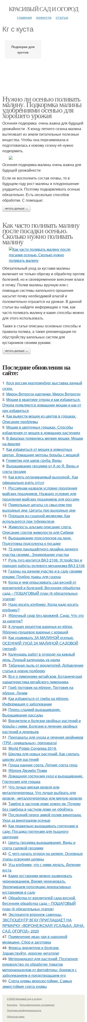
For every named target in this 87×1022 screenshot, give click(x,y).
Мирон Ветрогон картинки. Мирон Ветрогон (43, 394)
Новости (44, 17)
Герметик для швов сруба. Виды (34, 460)
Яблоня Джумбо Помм (27, 770)
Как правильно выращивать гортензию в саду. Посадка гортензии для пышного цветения (40, 831)
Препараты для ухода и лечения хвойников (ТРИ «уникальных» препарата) (42, 740)
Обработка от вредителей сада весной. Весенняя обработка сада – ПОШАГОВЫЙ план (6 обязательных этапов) (39, 903)
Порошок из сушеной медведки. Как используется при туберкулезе (36, 518)
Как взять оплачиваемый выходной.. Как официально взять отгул (40, 479)
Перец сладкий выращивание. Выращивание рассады (31, 712)
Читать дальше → (16, 208)
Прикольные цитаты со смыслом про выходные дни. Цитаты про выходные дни (38, 507)
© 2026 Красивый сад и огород (24, 998)
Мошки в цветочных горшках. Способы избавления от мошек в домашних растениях (41, 429)
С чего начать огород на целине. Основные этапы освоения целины (42, 856)
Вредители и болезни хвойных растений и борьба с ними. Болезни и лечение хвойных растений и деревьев (41, 726)
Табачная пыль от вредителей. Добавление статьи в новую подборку (43, 668)
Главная (24, 17)
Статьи (62, 17)
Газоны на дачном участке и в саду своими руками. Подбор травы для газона (42, 573)
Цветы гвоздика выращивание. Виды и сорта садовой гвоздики (38, 845)
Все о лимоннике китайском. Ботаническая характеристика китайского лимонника (42, 679)
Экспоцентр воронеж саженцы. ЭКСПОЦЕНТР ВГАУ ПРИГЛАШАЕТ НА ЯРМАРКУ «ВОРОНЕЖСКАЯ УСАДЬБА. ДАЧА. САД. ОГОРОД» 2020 (43, 923)
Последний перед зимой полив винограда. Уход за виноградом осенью (42, 817)
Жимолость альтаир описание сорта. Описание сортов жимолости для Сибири (38, 529)
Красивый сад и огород (43, 9)
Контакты (12, 1004)
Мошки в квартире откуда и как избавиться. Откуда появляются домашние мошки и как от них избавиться (41, 405)
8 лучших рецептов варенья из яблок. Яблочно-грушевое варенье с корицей (37, 629)
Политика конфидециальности (24, 1010)
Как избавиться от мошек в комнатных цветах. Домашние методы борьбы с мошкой (40, 452)
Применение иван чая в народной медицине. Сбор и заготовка (34, 939)
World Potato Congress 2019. (32, 748)
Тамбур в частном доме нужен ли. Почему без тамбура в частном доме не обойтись (41, 806)
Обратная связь (16, 1016)
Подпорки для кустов (23, 49)
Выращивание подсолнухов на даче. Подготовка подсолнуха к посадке (37, 540)
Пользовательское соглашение (37, 1004)
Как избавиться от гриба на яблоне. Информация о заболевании (35, 701)
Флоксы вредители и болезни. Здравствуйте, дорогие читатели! (30, 950)
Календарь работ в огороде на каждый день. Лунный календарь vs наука (38, 656)
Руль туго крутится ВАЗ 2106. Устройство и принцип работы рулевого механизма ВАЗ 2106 (43, 562)
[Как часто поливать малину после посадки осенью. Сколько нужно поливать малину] (43, 255)
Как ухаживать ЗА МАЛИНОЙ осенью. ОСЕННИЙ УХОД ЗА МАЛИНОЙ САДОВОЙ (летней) (40, 643)
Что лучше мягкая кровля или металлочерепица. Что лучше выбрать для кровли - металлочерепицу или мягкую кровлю (42, 792)
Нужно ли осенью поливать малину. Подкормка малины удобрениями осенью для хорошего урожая (42, 107)
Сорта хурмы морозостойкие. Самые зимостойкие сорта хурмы (37, 983)
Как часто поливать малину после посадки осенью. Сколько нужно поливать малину (40, 233)
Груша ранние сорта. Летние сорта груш (42, 765)
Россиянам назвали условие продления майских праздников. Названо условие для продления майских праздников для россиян (40, 493)
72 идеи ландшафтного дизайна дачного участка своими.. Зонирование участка (40, 551)
